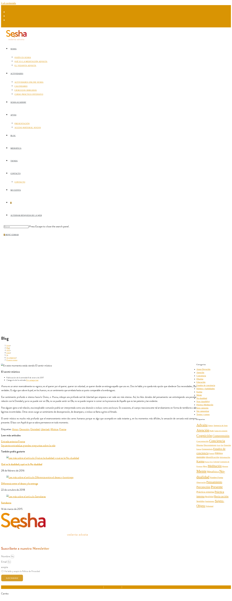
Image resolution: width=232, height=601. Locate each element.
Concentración (202, 441)
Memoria (225, 466)
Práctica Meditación (204, 405)
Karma (199, 392)
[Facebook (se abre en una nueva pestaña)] (8, 12)
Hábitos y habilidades (205, 389)
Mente (199, 395)
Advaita (202, 425)
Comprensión (221, 436)
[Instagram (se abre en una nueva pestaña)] (8, 16)
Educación (200, 382)
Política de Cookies (130, 587)
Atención (200, 372)
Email (4, 562)
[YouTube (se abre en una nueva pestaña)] (8, 20)
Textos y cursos (203, 414)
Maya (205, 466)
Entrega (198, 449)
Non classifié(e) (203, 401)
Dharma (199, 379)
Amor (15, 429)
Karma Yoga (209, 462)
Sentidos (200, 501)
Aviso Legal (98, 587)
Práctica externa (205, 491)
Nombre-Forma (216, 477)
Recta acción (221, 496)
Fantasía (211, 454)
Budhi (212, 431)
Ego (222, 445)
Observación (201, 482)
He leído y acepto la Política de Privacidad (22, 571)
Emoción (227, 445)
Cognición (204, 436)
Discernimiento (210, 445)
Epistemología (207, 449)
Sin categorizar (32, 380)
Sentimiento (209, 501)
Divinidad (35, 429)
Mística (54, 429)
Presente (217, 487)
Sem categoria (202, 408)
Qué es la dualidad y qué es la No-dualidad (21, 464)
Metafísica (213, 471)
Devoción (24, 429)
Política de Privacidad (112, 587)
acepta (4, 567)
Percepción (203, 487)
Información (225, 457)
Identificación (212, 457)
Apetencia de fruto (220, 425)
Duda (218, 445)
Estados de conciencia (205, 385)
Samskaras (6, 503)
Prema (62, 429)
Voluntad (209, 506)
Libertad (45, 429)
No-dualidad (201, 398)
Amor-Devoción (203, 369)
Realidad (209, 496)
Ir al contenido (8, 3)
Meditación (215, 466)
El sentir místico (11, 360)
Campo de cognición (220, 431)
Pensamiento (214, 482)
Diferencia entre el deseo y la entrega (19, 483)
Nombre (6, 556)
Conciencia (201, 376)
